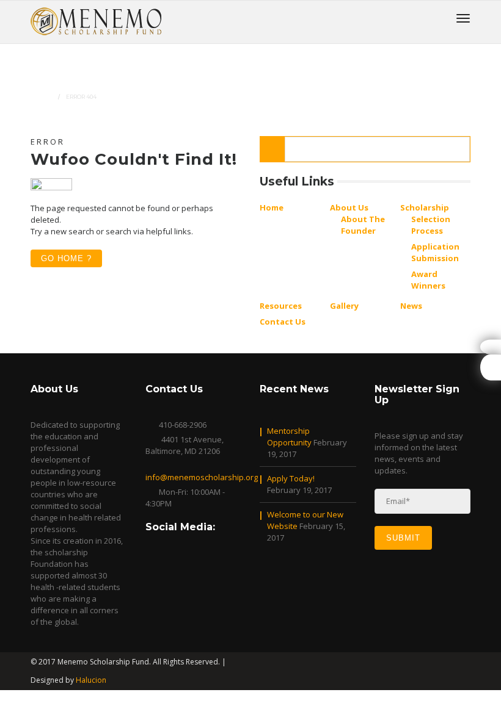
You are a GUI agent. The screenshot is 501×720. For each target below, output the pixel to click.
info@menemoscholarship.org (201, 477)
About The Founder (363, 225)
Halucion (91, 680)
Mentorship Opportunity (289, 436)
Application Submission (435, 252)
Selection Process (430, 225)
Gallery (344, 305)
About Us (349, 207)
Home (43, 96)
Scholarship (424, 207)
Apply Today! (291, 478)
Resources (281, 305)
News (411, 305)
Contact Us (282, 321)
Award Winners (428, 279)
